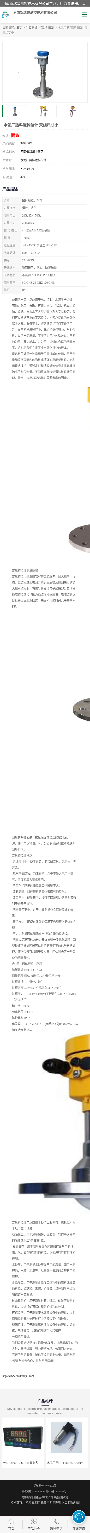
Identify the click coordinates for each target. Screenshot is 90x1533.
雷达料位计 (47, 27)
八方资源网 (33, 1502)
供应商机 (31, 27)
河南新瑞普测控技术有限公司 (37, 1497)
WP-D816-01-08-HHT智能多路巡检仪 (26, 1463)
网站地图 (74, 1502)
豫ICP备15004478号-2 (57, 1491)
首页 (20, 27)
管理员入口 (60, 1502)
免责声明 (46, 1502)
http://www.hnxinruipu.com (18, 1376)
